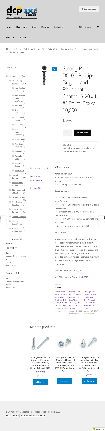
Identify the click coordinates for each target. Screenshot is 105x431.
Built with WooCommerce (33, 415)
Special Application (17, 229)
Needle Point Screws (17, 184)
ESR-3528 (83, 277)
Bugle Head (80, 148)
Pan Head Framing (19, 145)
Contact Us (59, 27)
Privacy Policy (12, 415)
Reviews (45, 27)
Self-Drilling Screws (32, 49)
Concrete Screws (19, 216)
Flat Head (19, 125)
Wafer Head (20, 139)
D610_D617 (78, 270)
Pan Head (19, 105)
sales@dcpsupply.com (15, 281)
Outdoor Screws (19, 197)
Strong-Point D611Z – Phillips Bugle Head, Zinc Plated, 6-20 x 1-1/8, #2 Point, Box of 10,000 (75, 300)
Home (8, 27)
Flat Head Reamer (18, 132)
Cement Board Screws (17, 222)
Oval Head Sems (19, 118)
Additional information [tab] (36, 178)
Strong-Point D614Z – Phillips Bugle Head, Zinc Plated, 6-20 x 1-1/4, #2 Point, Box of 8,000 (90, 300)
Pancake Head (18, 157)
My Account (21, 27)
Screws (19, 49)
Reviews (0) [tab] (35, 188)
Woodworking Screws (17, 203)
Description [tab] (35, 168)
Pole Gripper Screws (17, 210)
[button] (54, 69)
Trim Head (19, 170)
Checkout (23, 37)
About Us (10, 37)
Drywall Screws (15, 176)
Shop (34, 27)
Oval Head (17, 111)
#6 (74, 148)
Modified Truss (19, 164)
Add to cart (82, 132)
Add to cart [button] (40, 382)
